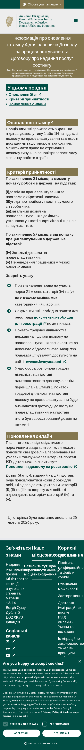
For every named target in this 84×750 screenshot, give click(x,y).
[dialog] (42, 703)
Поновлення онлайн (27, 104)
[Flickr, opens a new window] (10, 648)
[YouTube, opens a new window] (10, 655)
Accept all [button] (21, 733)
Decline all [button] (62, 733)
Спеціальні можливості (67, 586)
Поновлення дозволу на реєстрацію (39, 466)
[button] (42, 743)
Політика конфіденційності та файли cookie (67, 569)
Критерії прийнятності (29, 99)
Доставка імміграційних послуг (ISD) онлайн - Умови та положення (67, 617)
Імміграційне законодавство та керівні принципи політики (67, 648)
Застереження (67, 595)
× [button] (79, 661)
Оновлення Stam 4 (25, 94)
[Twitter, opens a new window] (10, 641)
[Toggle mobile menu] (76, 20)
